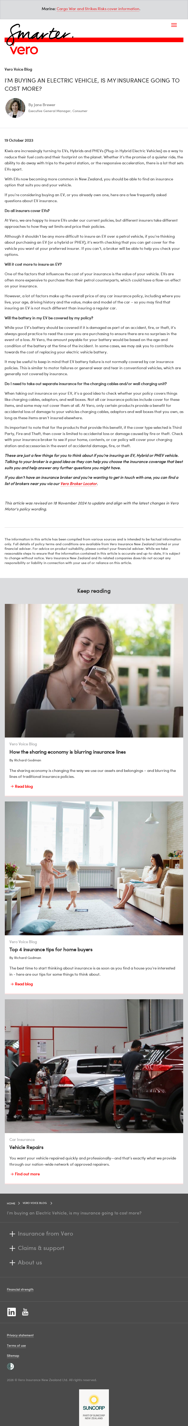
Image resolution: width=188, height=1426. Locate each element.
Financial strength (20, 1289)
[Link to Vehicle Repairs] (94, 1091)
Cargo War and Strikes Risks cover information (98, 8)
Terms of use (16, 1345)
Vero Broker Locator (78, 483)
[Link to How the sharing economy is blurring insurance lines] (94, 700)
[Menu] (174, 25)
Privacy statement (20, 1335)
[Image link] (24, 50)
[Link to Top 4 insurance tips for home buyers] (94, 897)
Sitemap (13, 1355)
